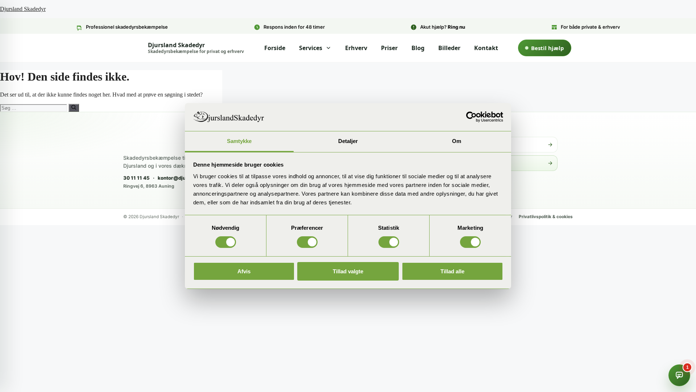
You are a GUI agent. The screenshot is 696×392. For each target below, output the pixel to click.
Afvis (243, 271)
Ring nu (456, 27)
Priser (389, 48)
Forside (274, 48)
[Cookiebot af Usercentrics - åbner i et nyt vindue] (471, 116)
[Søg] (74, 108)
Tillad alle (452, 271)
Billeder (449, 48)
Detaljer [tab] (348, 141)
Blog (417, 48)
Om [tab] (456, 141)
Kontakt (486, 48)
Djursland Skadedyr (23, 9)
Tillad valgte (348, 271)
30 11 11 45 (136, 178)
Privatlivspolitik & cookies (546, 216)
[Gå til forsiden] (163, 137)
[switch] (307, 242)
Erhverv (356, 48)
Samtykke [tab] (239, 141)
